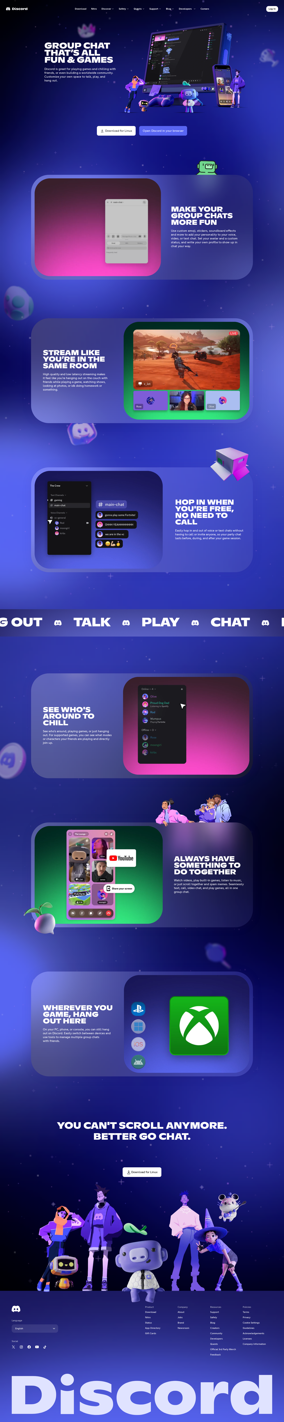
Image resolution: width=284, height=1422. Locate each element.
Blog (212, 1323)
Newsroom (183, 1328)
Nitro (95, 9)
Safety (213, 1317)
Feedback (215, 1355)
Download (81, 9)
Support (214, 1312)
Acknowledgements (253, 1333)
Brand (181, 1323)
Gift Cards (150, 1333)
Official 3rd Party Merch (223, 1349)
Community (216, 1333)
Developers (216, 1339)
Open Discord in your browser (163, 130)
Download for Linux (118, 130)
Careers (206, 9)
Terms (246, 1312)
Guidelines (248, 1328)
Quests (214, 1344)
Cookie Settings (251, 1323)
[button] (107, 9)
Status (148, 1323)
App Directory (152, 1328)
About (181, 1312)
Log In (272, 9)
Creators (214, 1328)
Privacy (246, 1317)
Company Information (254, 1344)
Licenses (247, 1339)
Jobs (180, 1317)
